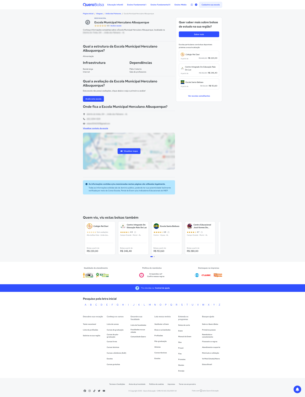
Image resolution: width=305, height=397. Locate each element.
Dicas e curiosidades (162, 330)
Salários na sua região (91, 335)
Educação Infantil (115, 4)
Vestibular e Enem (161, 324)
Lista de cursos (113, 324)
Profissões (158, 335)
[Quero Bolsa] (93, 5)
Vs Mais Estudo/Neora (211, 359)
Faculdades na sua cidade (138, 331)
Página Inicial (88, 14)
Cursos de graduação (115, 330)
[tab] (151, 256)
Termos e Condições (117, 384)
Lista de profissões (90, 330)
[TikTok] (94, 391)
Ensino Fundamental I (136, 4)
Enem (180, 331)
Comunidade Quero (138, 337)
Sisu (180, 342)
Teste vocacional (89, 324)
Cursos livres (112, 341)
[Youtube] (104, 391)
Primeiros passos (209, 330)
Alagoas (99, 14)
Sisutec (181, 365)
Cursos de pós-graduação (113, 335)
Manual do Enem (184, 336)
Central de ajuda (162, 288)
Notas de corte (184, 325)
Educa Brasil (207, 364)
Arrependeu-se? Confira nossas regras (155, 275)
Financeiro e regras (209, 341)
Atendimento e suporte (211, 347)
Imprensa (171, 384)
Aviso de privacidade (137, 384)
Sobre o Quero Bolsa (210, 324)
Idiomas (157, 347)
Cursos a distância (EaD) (116, 353)
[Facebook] (85, 391)
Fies (180, 354)
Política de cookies (156, 384)
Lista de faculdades (138, 325)
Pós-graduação (160, 341)
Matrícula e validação (210, 353)
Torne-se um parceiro (187, 384)
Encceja (181, 371)
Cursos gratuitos (113, 364)
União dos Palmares (113, 14)
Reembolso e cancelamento (207, 335)
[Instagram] (90, 391)
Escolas (110, 359)
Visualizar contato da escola (95, 128)
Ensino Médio (181, 4)
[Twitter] (99, 391)
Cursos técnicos (113, 347)
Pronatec (182, 359)
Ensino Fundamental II (160, 4)
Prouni (180, 348)
